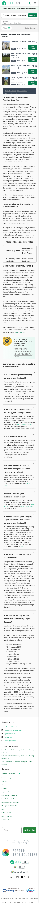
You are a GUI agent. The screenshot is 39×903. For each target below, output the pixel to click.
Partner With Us (7, 816)
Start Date (6, 21)
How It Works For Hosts (9, 799)
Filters (5, 28)
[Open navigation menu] (34, 3)
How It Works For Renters (10, 795)
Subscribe (29, 830)
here (21, 546)
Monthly (32, 15)
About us (5, 785)
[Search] (3, 15)
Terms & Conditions (8, 773)
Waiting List (5, 820)
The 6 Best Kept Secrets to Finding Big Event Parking (17, 763)
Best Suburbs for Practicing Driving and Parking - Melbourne (18, 757)
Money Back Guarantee (10, 806)
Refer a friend (6, 813)
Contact (4, 788)
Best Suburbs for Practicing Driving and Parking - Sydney (18, 751)
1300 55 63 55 (30, 3)
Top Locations (6, 792)
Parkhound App (7, 778)
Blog (3, 809)
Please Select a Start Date (12, 23)
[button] (31, 28)
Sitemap (4, 781)
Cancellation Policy (24, 424)
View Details (33, 47)
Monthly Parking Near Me (10, 802)
